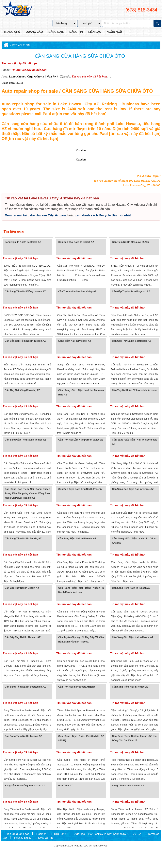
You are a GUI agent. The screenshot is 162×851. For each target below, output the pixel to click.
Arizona (38, 76)
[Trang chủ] (5, 46)
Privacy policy (22, 837)
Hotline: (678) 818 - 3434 (52, 833)
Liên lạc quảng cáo (17, 833)
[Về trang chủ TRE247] (17, 9)
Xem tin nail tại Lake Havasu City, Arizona (36, 215)
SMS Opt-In (45, 837)
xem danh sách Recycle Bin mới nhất (103, 215)
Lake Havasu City (20, 76)
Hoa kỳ (51, 76)
